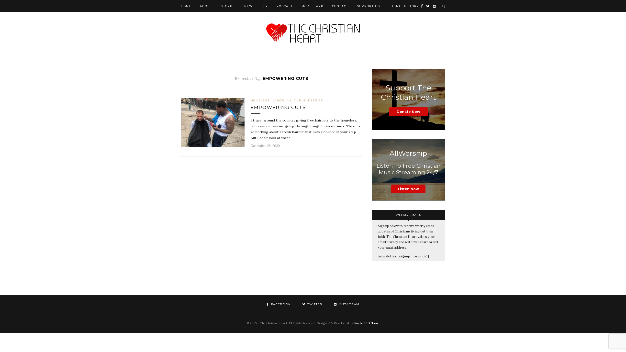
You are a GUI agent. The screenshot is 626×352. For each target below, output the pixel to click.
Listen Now (408, 189)
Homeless (260, 100)
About (206, 6)
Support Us (368, 6)
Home (186, 6)
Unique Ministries (305, 100)
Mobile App (313, 6)
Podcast (285, 6)
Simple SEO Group (367, 323)
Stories (228, 6)
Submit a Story (404, 6)
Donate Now (408, 112)
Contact (340, 6)
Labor (278, 100)
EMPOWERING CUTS (278, 107)
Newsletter (256, 6)
